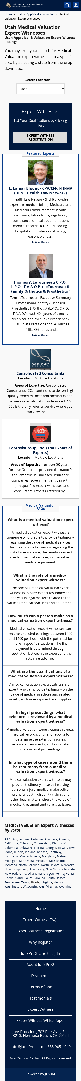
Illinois (18, 852)
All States (11, 839)
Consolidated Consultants (40, 374)
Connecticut (42, 843)
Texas (25, 882)
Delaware (26, 848)
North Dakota (50, 865)
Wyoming (65, 886)
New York (11, 874)
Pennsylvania (64, 874)
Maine (61, 856)
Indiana (30, 852)
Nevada (69, 869)
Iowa (72, 848)
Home (8, 14)
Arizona (64, 839)
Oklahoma (35, 874)
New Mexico (54, 869)
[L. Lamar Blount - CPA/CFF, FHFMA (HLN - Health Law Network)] (40, 172)
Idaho (8, 852)
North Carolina (29, 865)
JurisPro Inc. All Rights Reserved (46, 1058)
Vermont (60, 882)
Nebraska (67, 865)
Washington (13, 886)
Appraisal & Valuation (40, 14)
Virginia (47, 882)
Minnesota (26, 861)
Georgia (50, 848)
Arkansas (50, 839)
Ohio (22, 874)
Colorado (26, 843)
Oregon (48, 874)
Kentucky (55, 852)
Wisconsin (30, 886)
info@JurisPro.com (27, 1047)
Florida (39, 848)
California (11, 843)
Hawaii (62, 848)
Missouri (42, 861)
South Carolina (35, 878)
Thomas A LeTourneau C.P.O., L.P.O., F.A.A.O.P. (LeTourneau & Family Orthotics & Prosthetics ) (40, 287)
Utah (19, 14)
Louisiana (11, 856)
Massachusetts (30, 856)
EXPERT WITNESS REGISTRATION (40, 137)
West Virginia (48, 886)
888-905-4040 (59, 1047)
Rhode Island (14, 878)
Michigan (11, 861)
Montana (11, 865)
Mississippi (57, 861)
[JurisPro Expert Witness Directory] (31, 5)
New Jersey (36, 869)
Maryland (48, 856)
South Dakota (56, 878)
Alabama (37, 839)
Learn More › (40, 242)
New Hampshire (16, 869)
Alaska (24, 839)
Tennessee (12, 882)
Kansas (42, 852)
